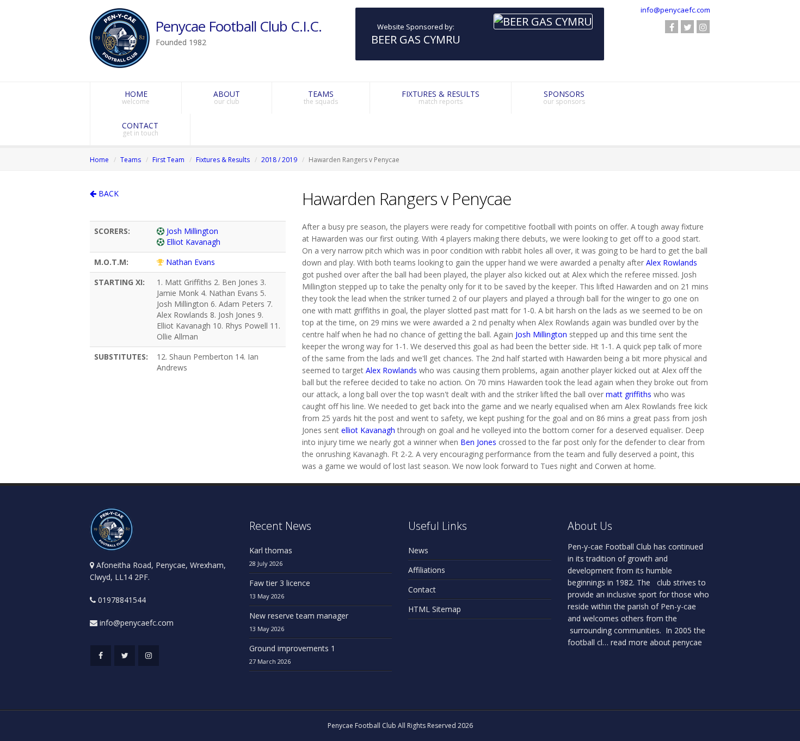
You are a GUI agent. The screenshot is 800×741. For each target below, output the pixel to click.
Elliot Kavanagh (193, 242)
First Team (168, 159)
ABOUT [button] (226, 97)
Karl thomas (270, 550)
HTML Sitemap (434, 609)
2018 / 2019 (279, 159)
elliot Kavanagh (368, 430)
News (418, 550)
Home (99, 159)
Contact (422, 589)
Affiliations (426, 570)
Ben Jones (478, 442)
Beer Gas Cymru (415, 39)
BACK (107, 193)
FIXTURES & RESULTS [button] (440, 97)
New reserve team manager (298, 615)
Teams (130, 159)
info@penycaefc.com (675, 10)
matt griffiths (628, 394)
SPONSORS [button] (564, 97)
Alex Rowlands (671, 262)
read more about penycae (655, 642)
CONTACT (140, 129)
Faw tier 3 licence (279, 583)
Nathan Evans (190, 262)
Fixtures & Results (223, 159)
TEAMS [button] (321, 97)
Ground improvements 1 (292, 648)
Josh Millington (192, 231)
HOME (136, 97)
